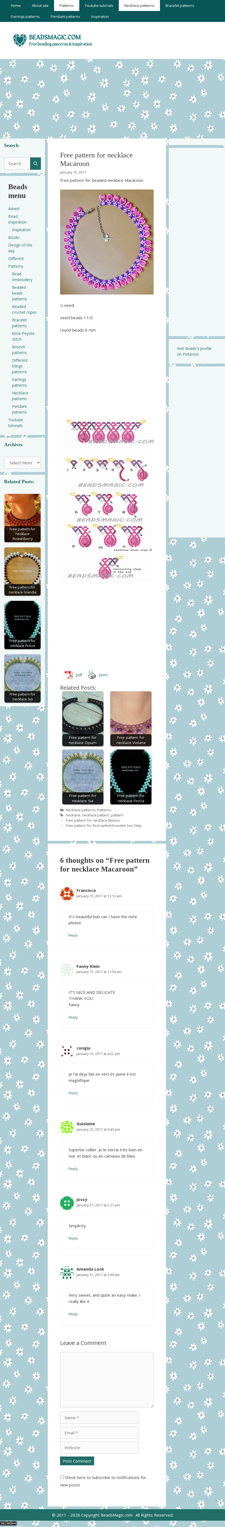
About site (40, 5)
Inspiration (100, 16)
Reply (73, 935)
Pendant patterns (65, 16)
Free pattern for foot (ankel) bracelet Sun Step (104, 825)
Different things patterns (20, 366)
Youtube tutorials (99, 5)
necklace (73, 815)
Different (16, 258)
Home (16, 5)
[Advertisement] (112, 97)
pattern (117, 815)
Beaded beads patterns (19, 293)
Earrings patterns (25, 16)
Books (14, 237)
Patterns (67, 5)
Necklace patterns (139, 5)
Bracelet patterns (179, 5)
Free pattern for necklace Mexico (93, 820)
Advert (14, 208)
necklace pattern (95, 815)
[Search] (35, 163)
